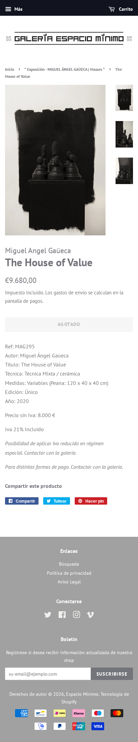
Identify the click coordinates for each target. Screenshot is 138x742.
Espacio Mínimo (82, 694)
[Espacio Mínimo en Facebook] (62, 616)
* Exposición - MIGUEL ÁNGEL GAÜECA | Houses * (64, 69)
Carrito (125, 9)
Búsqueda (69, 564)
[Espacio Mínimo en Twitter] (48, 616)
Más (17, 9)
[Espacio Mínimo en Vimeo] (90, 616)
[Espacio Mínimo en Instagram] (76, 616)
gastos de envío (70, 292)
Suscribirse (111, 674)
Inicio (9, 69)
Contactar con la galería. (50, 452)
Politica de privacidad (69, 573)
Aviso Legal (69, 582)
